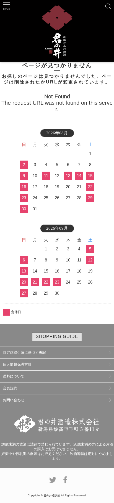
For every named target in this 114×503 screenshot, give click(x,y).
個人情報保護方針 (17, 364)
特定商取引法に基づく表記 (24, 352)
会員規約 (10, 388)
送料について (13, 376)
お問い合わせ (13, 400)
